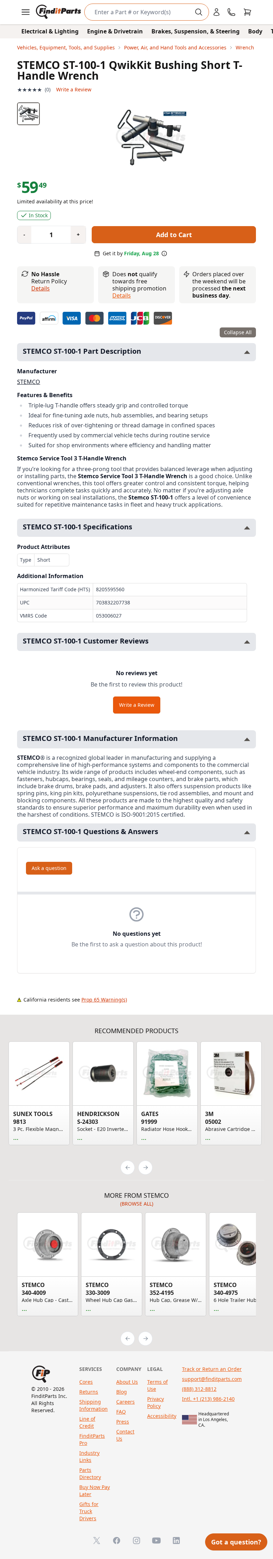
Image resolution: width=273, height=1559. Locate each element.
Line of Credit (87, 1422)
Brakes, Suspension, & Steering (195, 31)
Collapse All (238, 332)
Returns (88, 1391)
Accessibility (161, 1416)
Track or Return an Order (212, 1369)
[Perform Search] (198, 12)
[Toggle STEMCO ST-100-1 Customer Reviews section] (247, 642)
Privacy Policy (155, 1402)
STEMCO (28, 382)
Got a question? (236, 1542)
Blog (121, 1391)
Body (255, 31)
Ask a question (49, 868)
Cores (86, 1381)
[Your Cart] (247, 12)
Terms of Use (157, 1385)
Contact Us (125, 1435)
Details (40, 288)
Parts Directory (90, 1473)
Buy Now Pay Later (94, 1490)
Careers (125, 1401)
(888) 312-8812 (199, 1389)
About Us (127, 1381)
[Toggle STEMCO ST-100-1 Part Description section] (247, 352)
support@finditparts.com (212, 1379)
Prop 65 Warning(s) (104, 999)
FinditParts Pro (92, 1439)
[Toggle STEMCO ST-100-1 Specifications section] (247, 528)
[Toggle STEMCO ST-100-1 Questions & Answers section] (247, 832)
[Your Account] (216, 12)
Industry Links (89, 1456)
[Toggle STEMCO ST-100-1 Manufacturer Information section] (247, 739)
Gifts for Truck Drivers (88, 1511)
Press (122, 1421)
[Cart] (247, 12)
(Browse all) (136, 1203)
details (121, 295)
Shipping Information (93, 1405)
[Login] (216, 12)
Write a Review (73, 89)
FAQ (121, 1411)
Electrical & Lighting (50, 31)
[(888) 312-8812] (231, 12)
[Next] (145, 1167)
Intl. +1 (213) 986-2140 (208, 1398)
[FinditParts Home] (59, 12)
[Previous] (128, 1167)
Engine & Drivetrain (115, 31)
